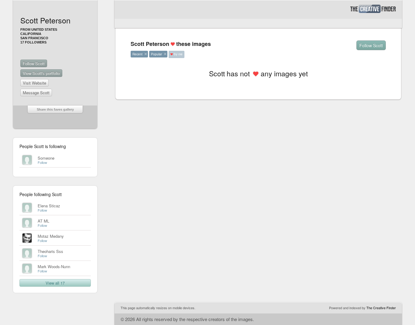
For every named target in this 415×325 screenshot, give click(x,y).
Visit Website (34, 83)
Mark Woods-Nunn (54, 266)
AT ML (43, 221)
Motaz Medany (51, 236)
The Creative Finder (381, 307)
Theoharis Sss (50, 251)
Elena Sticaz (49, 206)
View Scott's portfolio (41, 73)
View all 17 (55, 283)
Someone (46, 158)
